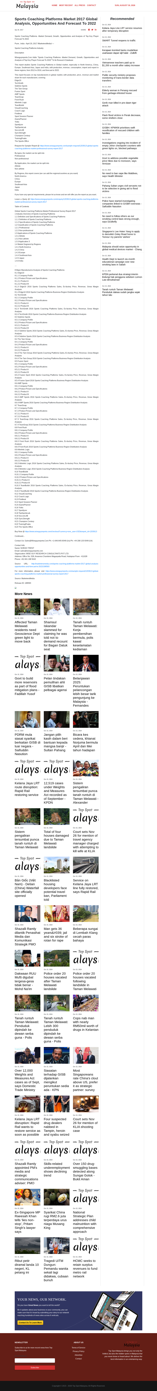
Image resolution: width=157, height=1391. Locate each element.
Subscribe (35, 1368)
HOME (54, 5)
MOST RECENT (66, 5)
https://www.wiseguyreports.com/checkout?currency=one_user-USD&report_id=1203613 (61, 531)
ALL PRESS (80, 5)
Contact (78, 1359)
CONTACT (91, 5)
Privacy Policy (78, 1351)
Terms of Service (78, 1348)
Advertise (78, 1355)
